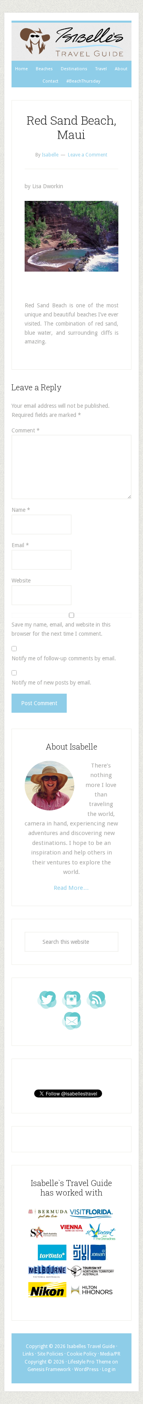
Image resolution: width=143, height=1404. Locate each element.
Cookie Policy (82, 1354)
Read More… (71, 887)
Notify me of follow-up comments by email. (64, 658)
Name (21, 510)
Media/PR (110, 1354)
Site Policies (50, 1354)
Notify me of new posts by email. (51, 682)
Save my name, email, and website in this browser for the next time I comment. (61, 629)
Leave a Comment (87, 155)
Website (21, 580)
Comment (26, 430)
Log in (109, 1369)
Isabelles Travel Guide (71, 42)
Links (28, 1354)
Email (20, 545)
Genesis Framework (49, 1369)
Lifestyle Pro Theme (89, 1362)
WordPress (86, 1369)
